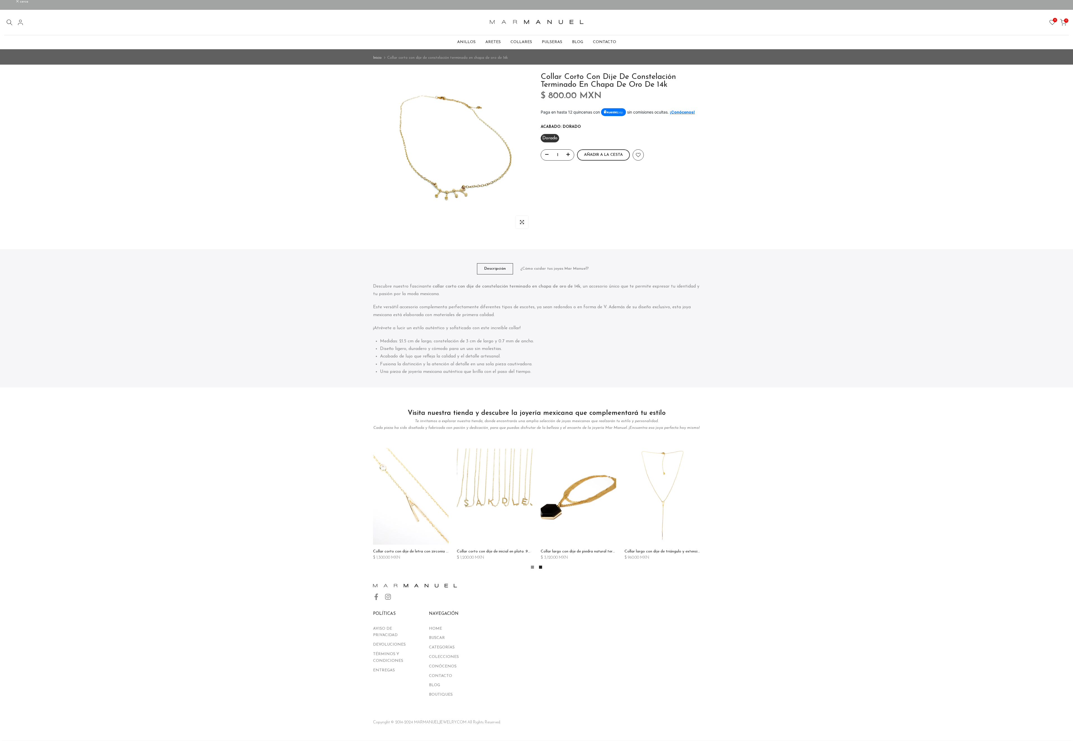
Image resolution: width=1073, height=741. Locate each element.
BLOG (577, 42)
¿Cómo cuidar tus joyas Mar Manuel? (554, 269)
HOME (435, 629)
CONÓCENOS (443, 666)
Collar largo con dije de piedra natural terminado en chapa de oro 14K (601, 551)
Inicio (377, 58)
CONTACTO (604, 42)
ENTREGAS (384, 670)
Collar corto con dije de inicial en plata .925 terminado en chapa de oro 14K (522, 551)
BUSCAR (437, 638)
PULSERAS (552, 42)
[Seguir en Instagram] (388, 597)
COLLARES (521, 42)
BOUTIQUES (441, 695)
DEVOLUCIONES (389, 645)
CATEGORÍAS (442, 647)
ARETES (493, 42)
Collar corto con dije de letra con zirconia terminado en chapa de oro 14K (436, 551)
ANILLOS (466, 42)
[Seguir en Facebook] (376, 597)
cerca (11, 1)
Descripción (495, 269)
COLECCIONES (444, 657)
